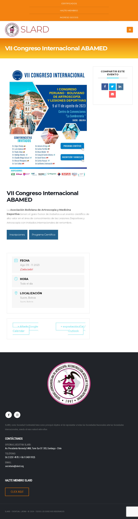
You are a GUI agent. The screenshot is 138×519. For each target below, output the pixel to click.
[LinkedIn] (120, 86)
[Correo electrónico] (112, 94)
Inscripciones (17, 234)
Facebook (8, 415)
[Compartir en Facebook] (104, 86)
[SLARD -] (27, 30)
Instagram (17, 415)
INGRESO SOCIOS (69, 17)
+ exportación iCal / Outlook (73, 328)
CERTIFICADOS (69, 3)
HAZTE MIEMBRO (69, 10)
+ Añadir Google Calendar (25, 328)
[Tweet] (112, 86)
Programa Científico (43, 234)
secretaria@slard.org (14, 466)
